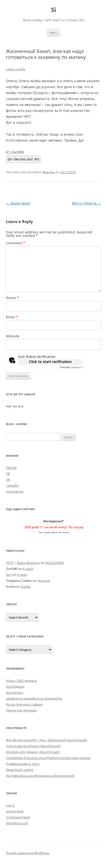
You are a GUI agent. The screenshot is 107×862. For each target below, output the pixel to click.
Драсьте (43, 580)
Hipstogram (15, 491)
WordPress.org (17, 823)
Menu (53, 32)
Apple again (18, 203)
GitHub (11, 467)
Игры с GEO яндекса (21, 680)
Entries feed (14, 811)
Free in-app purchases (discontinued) (33, 746)
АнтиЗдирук (15, 686)
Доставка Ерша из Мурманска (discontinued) (40, 775)
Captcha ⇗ (71, 367)
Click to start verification (50, 361)
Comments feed (18, 817)
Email (12, 317)
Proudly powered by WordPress (27, 853)
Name (12, 297)
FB (8, 473)
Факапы (49, 172)
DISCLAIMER (54, 562)
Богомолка (14, 692)
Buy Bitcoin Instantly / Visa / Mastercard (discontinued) (46, 740)
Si (53, 10)
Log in (10, 805)
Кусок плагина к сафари (24, 704)
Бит (8, 574)
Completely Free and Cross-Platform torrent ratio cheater (48, 758)
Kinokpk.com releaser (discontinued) (33, 752)
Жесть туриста (86, 203)
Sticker (26, 586)
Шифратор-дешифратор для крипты (34, 698)
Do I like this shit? (23, 159)
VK (8, 479)
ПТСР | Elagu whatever (23, 562)
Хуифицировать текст (23, 763)
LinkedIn (12, 485)
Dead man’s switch (19, 769)
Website (12, 336)
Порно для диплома (21, 710)
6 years (28, 568)
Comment (15, 243)
